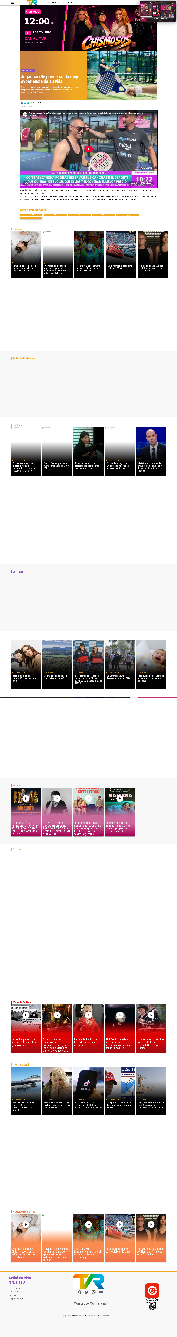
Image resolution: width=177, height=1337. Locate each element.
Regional (81, 672)
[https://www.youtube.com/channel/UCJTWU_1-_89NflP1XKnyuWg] (101, 1293)
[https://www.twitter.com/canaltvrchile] (86, 1293)
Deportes (31, 214)
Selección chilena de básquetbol (128, 215)
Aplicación (30, 218)
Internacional (18, 1099)
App (55, 214)
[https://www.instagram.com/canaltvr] (93, 1293)
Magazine (18, 262)
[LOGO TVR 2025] (32, 2)
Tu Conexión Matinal (28, 70)
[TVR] (12, 2)
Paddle (104, 214)
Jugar (79, 214)
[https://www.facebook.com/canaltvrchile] (79, 1292)
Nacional (50, 262)
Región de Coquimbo (50, 672)
